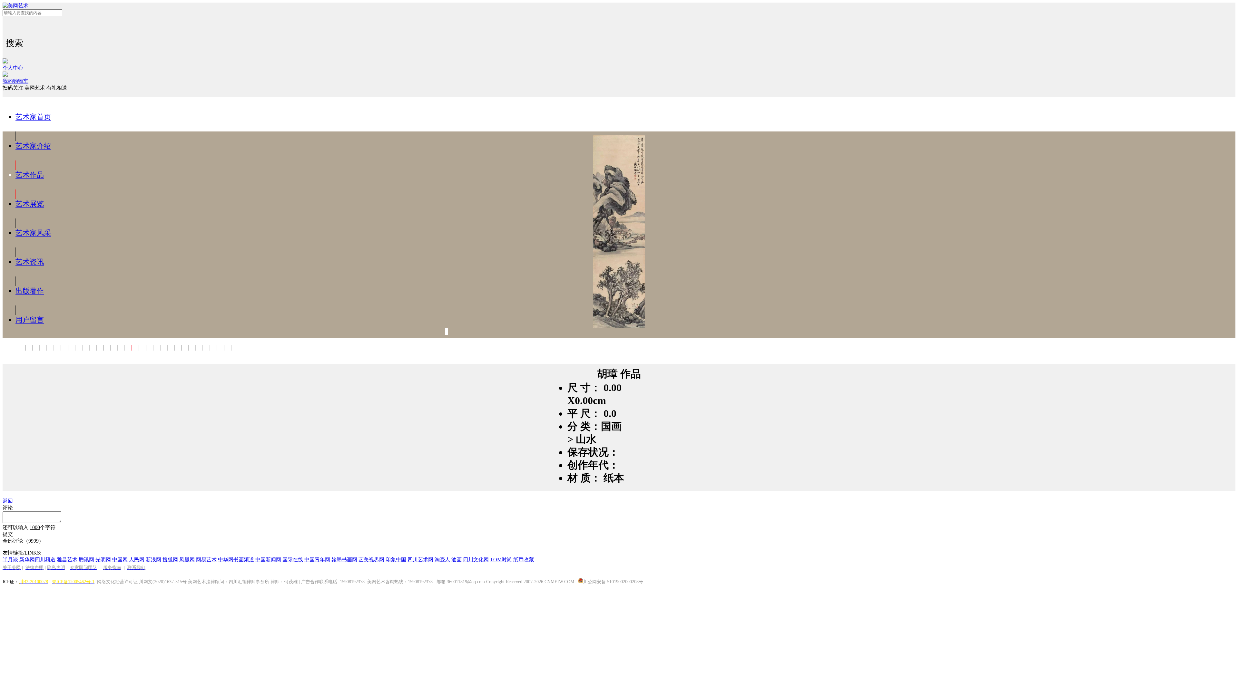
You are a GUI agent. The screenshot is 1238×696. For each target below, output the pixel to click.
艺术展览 (29, 204)
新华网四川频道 (37, 559)
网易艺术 (206, 559)
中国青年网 (317, 559)
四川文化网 (476, 559)
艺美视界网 (371, 559)
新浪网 (153, 559)
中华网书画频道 (236, 559)
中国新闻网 (268, 559)
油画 (456, 559)
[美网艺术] (619, 6)
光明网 (103, 559)
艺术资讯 (29, 262)
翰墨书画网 (344, 559)
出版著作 (29, 291)
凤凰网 (187, 559)
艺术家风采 (33, 233)
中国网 (120, 559)
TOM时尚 (501, 559)
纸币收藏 (523, 559)
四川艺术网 (420, 559)
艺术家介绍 (33, 146)
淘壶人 (442, 559)
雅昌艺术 (67, 559)
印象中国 (396, 559)
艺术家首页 (33, 117)
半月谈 (10, 559)
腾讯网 (86, 559)
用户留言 (29, 320)
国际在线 (292, 559)
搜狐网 (170, 559)
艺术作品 (29, 175)
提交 (8, 534)
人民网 (136, 559)
